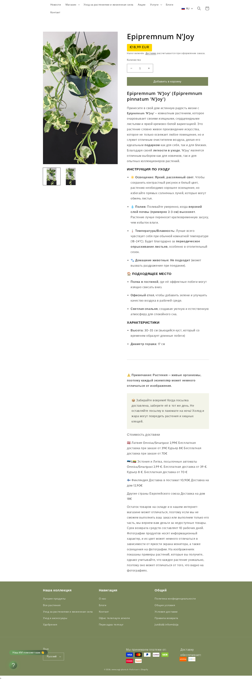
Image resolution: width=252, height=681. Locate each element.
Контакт (104, 611)
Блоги (102, 605)
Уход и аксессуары (55, 618)
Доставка (151, 53)
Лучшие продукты (54, 598)
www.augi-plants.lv (120, 669)
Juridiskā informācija (167, 624)
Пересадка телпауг (111, 624)
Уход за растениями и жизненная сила (68, 611)
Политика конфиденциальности (175, 598)
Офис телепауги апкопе (114, 618)
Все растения (52, 605)
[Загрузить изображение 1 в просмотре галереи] (51, 176)
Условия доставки (166, 611)
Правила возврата (166, 618)
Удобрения (50, 624)
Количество (134, 59)
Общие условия (165, 605)
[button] (72, 4)
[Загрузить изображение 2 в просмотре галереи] (71, 176)
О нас (102, 598)
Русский (52, 656)
